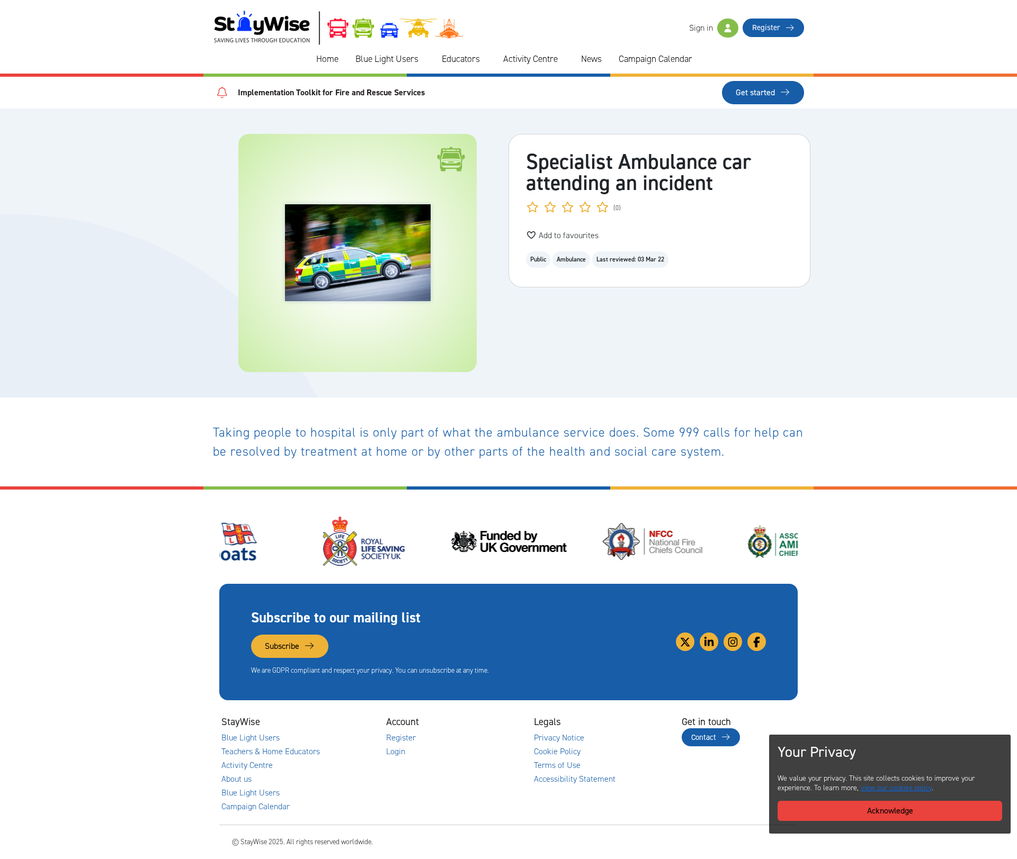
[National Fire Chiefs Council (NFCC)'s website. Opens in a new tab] (581, 541)
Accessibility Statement (574, 779)
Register (767, 27)
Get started (756, 92)
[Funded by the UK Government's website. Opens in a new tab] (436, 541)
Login (395, 751)
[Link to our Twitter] (685, 641)
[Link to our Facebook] (756, 641)
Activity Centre (530, 58)
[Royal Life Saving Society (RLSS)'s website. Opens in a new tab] (292, 541)
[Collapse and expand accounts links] (480, 722)
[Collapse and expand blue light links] (426, 59)
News (591, 58)
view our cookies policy (896, 788)
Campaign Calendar (655, 58)
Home (327, 58)
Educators (461, 58)
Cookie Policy (557, 751)
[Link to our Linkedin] (709, 641)
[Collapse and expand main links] (332, 722)
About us (236, 779)
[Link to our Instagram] (733, 641)
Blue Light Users (386, 58)
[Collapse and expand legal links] (628, 722)
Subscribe (283, 646)
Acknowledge (890, 810)
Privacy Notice (559, 738)
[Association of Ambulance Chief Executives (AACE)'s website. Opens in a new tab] (725, 541)
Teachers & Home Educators (270, 751)
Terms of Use (557, 765)
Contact (704, 737)
